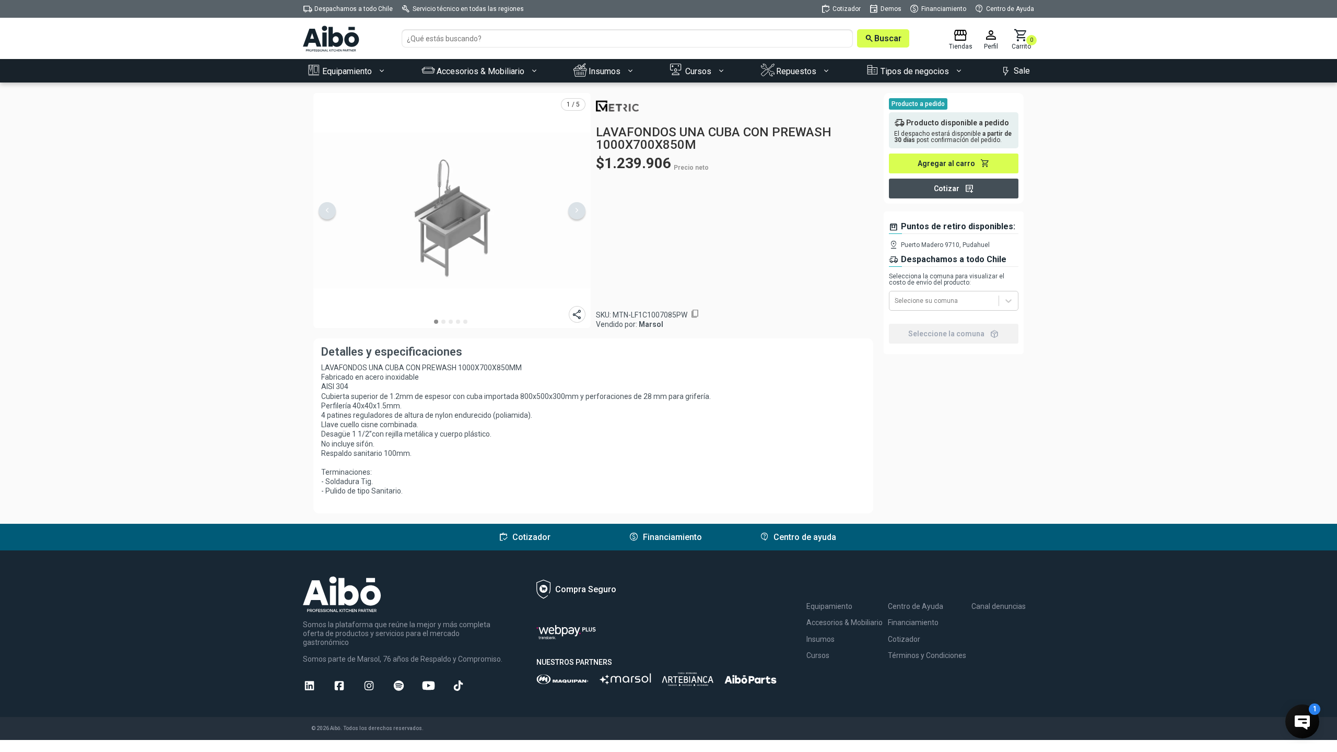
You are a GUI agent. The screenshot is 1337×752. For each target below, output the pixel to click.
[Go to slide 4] (458, 322)
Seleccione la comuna (953, 333)
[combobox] (895, 300)
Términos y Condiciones (927, 655)
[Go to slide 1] (436, 322)
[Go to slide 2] (443, 322)
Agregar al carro (954, 163)
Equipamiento (829, 606)
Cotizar (954, 188)
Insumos (820, 639)
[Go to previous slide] (327, 210)
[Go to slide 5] (465, 322)
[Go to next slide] (576, 210)
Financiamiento (913, 622)
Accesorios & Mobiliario (844, 622)
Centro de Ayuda (915, 606)
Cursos (817, 655)
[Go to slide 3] (451, 322)
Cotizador (904, 639)
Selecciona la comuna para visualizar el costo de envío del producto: (946, 279)
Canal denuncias (998, 606)
